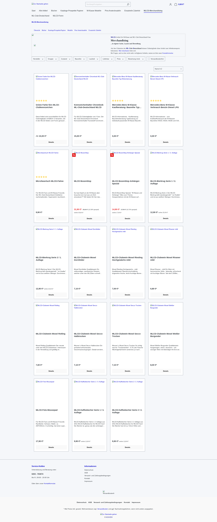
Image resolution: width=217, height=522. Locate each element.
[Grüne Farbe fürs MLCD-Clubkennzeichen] (51, 86)
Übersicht (37, 30)
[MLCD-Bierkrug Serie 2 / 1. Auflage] (51, 239)
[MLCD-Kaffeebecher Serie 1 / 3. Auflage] (89, 392)
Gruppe (51, 59)
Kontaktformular (167, 53)
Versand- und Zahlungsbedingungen (97, 475)
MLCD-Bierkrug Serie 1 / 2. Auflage (163, 182)
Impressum (88, 481)
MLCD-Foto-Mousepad (47, 410)
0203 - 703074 (37, 474)
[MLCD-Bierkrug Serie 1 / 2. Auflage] (165, 163)
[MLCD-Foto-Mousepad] (51, 392)
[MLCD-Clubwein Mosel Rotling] (51, 315)
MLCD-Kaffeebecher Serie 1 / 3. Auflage (89, 411)
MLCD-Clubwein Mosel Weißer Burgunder (165, 335)
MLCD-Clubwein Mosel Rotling (50, 334)
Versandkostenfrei (157, 59)
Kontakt (87, 478)
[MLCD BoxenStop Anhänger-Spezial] (127, 163)
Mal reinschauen (124, 51)
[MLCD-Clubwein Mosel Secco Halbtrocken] (89, 315)
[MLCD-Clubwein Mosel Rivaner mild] (165, 239)
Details (51, 142)
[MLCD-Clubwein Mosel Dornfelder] (89, 239)
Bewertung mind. (134, 59)
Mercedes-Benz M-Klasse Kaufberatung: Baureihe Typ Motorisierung (125, 106)
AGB (86, 473)
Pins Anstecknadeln (80, 30)
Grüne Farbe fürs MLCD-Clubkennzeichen (47, 106)
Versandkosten (102, 509)
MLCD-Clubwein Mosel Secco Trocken (126, 335)
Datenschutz (88, 470)
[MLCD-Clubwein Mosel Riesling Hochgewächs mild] (127, 239)
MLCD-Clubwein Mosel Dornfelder (85, 258)
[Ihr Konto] (170, 4)
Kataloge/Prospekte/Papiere (57, 30)
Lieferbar (106, 59)
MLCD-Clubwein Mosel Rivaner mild (165, 258)
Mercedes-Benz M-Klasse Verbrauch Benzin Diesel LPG (164, 106)
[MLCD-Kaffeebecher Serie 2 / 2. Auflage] (127, 392)
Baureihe (78, 59)
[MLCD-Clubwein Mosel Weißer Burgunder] (165, 315)
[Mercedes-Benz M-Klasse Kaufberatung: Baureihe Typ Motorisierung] (127, 86)
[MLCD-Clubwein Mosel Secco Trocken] (127, 315)
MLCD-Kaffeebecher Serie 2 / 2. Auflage (127, 411)
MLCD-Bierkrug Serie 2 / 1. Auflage (48, 258)
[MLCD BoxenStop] (89, 163)
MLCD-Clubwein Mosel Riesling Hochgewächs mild (127, 258)
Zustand (64, 59)
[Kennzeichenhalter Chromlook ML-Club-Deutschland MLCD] (89, 86)
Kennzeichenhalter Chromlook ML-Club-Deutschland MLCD (88, 106)
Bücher (44, 30)
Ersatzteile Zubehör (95, 30)
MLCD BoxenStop (82, 181)
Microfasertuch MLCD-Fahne (50, 181)
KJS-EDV (109, 517)
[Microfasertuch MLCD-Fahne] (51, 163)
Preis (119, 59)
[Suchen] (128, 4)
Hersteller (36, 59)
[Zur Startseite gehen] (40, 4)
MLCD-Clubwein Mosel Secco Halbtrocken (88, 335)
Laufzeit (92, 59)
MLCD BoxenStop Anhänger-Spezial (126, 182)
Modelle (70, 30)
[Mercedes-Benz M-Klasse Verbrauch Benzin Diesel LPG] (165, 86)
